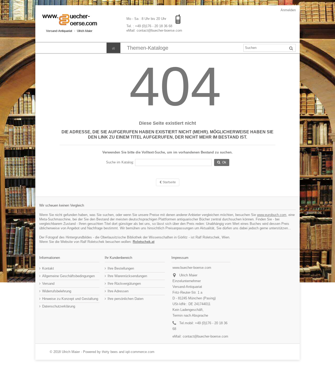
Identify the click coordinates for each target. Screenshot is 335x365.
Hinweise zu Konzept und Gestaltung (70, 299)
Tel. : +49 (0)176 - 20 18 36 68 (149, 26)
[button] (147, 48)
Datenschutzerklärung (58, 306)
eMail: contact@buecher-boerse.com (154, 30)
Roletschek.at (143, 242)
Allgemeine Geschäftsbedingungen (68, 276)
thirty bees (110, 352)
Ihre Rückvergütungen (124, 284)
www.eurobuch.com (271, 215)
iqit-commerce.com (139, 352)
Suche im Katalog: (120, 162)
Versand (48, 284)
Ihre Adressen (118, 291)
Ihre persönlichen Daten (125, 299)
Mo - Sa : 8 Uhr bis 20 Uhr (146, 19)
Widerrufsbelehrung (56, 291)
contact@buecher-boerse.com (205, 336)
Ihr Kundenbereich (118, 258)
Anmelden (288, 10)
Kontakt (48, 268)
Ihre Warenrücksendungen (127, 276)
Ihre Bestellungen (121, 268)
